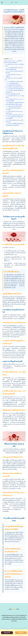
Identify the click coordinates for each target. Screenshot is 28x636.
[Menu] (2, 2)
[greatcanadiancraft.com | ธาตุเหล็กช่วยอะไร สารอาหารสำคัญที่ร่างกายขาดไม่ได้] (14, 2)
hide (11, 58)
